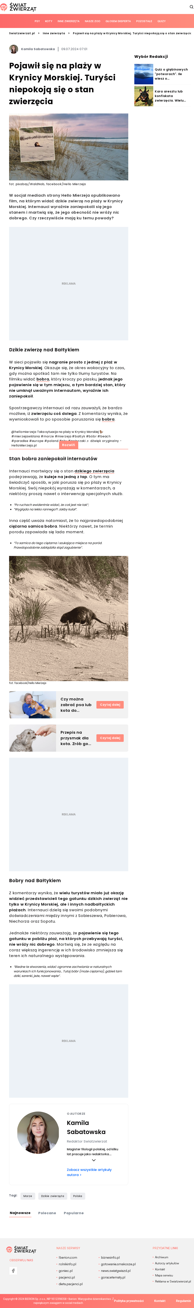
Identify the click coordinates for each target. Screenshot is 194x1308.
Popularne (74, 1213)
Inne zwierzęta (69, 21)
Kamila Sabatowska (38, 49)
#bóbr (91, 436)
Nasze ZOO (92, 21)
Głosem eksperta (118, 21)
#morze (47, 436)
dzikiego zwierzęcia (94, 471)
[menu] (13, 1271)
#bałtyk (78, 436)
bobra (43, 379)
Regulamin (183, 1301)
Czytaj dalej (110, 705)
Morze (27, 1196)
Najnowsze (20, 1212)
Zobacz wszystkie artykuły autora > (89, 1172)
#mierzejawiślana (25, 436)
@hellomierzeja (23, 432)
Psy (37, 21)
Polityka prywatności (129, 1301)
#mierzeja (63, 436)
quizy (161, 21)
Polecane (47, 1213)
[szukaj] (191, 7)
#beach (104, 436)
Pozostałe (144, 21)
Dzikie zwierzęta (52, 1196)
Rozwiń (68, 444)
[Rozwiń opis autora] (93, 1160)
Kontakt (159, 1301)
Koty (48, 21)
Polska (77, 1196)
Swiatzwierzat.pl (22, 33)
